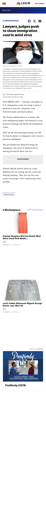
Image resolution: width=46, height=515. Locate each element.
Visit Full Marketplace (35, 210)
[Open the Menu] (4, 4)
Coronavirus (11, 21)
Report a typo (9, 194)
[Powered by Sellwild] (39, 349)
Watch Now (39, 3)
